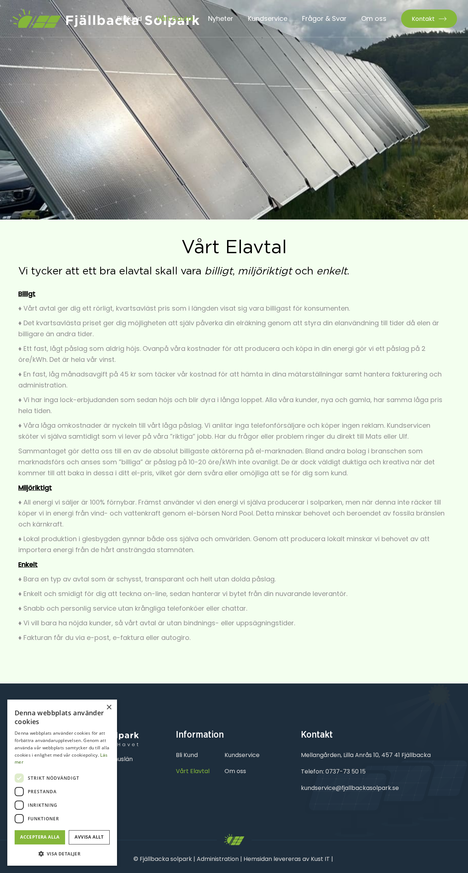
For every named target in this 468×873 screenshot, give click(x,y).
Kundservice (242, 755)
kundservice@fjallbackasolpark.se (350, 788)
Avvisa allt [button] (89, 837)
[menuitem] (129, 18)
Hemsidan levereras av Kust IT (287, 859)
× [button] (109, 707)
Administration (218, 859)
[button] (62, 853)
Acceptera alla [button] (40, 837)
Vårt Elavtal (193, 771)
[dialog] (62, 783)
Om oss (235, 771)
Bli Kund (187, 755)
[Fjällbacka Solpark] (105, 18)
